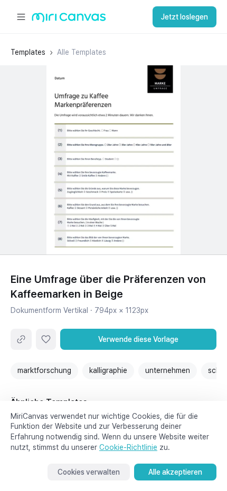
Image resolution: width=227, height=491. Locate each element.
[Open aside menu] (21, 16)
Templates (28, 52)
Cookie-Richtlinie (128, 447)
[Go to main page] (69, 19)
